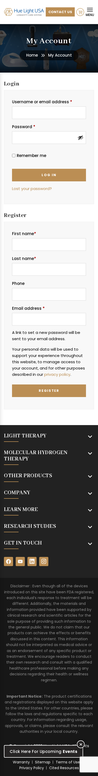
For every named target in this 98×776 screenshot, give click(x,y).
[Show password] (80, 137)
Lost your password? (32, 188)
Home (32, 55)
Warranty (21, 762)
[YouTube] (20, 561)
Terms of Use (68, 762)
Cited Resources (64, 767)
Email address (37, 308)
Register (49, 390)
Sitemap (42, 762)
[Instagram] (43, 561)
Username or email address (49, 102)
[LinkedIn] (32, 561)
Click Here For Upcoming (43, 751)
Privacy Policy (31, 767)
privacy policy (57, 374)
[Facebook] (8, 561)
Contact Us (60, 11)
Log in (49, 174)
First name (24, 233)
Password (32, 126)
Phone (18, 283)
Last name (24, 258)
